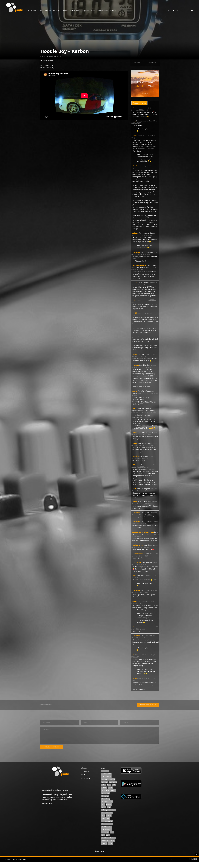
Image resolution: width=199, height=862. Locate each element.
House (104, 807)
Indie (108, 807)
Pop (110, 827)
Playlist (65, 11)
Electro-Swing (106, 799)
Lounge (108, 815)
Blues (109, 785)
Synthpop (113, 838)
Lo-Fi (103, 815)
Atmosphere (113, 782)
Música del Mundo (107, 821)
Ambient (112, 779)
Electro (113, 790)
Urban (110, 843)
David (50, 56)
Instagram (87, 778)
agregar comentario (148, 705)
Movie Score (105, 818)
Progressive (105, 832)
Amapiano (105, 779)
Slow (103, 835)
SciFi (112, 832)
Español (113, 11)
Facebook (87, 771)
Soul (107, 835)
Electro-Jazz (105, 796)
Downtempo (105, 790)
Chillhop (104, 788)
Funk (103, 804)
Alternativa (105, 771)
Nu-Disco (104, 827)
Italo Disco (112, 810)
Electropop (105, 802)
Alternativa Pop (106, 774)
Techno (112, 841)
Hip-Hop (108, 804)
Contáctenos (103, 11)
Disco (110, 788)
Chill (113, 785)
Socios (93, 11)
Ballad (104, 785)
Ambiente (104, 782)
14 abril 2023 (57, 56)
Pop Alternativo (106, 829)
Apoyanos (85, 11)
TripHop (104, 843)
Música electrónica (107, 824)
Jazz (103, 813)
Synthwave (105, 841)
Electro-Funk (105, 793)
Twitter (86, 775)
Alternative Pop (106, 776)
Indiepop (104, 810)
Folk (111, 802)
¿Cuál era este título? (52, 11)
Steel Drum (105, 838)
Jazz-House (109, 813)
